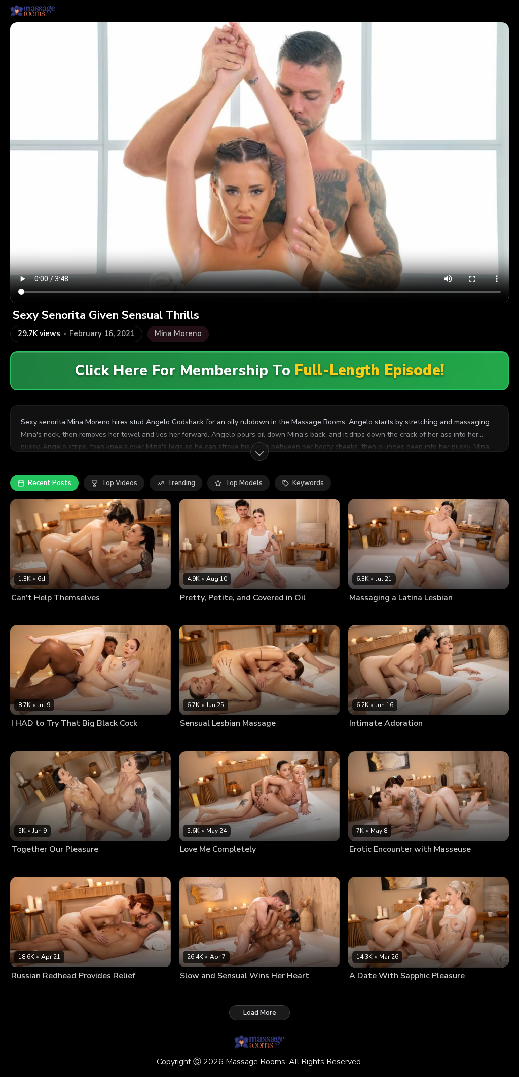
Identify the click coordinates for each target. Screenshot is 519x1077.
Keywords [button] (308, 483)
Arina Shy (194, 739)
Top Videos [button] (119, 483)
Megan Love (62, 613)
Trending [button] (181, 483)
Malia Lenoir (198, 991)
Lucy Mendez (401, 613)
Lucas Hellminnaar (247, 991)
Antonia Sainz (405, 865)
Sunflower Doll (403, 991)
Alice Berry (365, 865)
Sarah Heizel (75, 865)
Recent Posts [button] (49, 483)
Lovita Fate (196, 865)
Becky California (35, 739)
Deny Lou (71, 991)
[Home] (32, 11)
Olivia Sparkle (200, 613)
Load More (259, 1012)
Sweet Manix (244, 613)
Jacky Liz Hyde (32, 991)
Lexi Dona (26, 613)
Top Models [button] (244, 483)
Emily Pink (364, 739)
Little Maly (77, 739)
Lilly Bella (364, 613)
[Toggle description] (259, 451)
